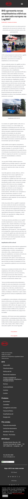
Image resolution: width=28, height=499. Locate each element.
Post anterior (14, 331)
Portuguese (6, 461)
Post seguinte (14, 335)
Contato (5, 393)
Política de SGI (7, 371)
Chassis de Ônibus (8, 411)
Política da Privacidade (18, 493)
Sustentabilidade (8, 387)
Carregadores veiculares (10, 408)
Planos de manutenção (9, 425)
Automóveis (6, 401)
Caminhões (6, 404)
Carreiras (5, 390)
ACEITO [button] (5, 495)
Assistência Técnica (8, 431)
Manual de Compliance (9, 374)
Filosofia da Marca (8, 368)
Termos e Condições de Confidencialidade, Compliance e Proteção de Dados (12, 379)
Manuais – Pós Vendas (9, 435)
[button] (22, 3)
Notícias (5, 384)
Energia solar (6, 417)
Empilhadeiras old (8, 414)
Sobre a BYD (6, 365)
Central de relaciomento (10, 428)
